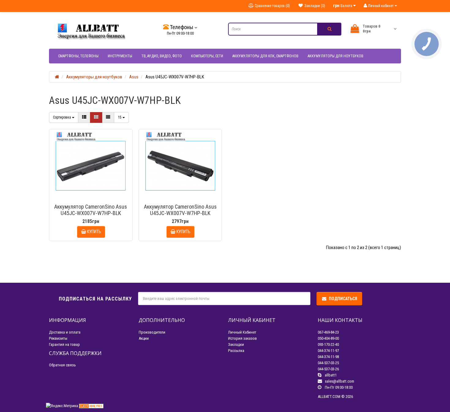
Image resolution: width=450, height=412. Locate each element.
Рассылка (236, 350)
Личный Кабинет (242, 332)
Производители (152, 332)
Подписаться (343, 298)
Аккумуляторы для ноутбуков (335, 56)
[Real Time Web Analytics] (91, 405)
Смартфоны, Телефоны (78, 56)
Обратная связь (62, 365)
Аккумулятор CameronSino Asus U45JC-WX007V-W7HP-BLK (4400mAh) (90, 213)
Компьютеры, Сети (207, 56)
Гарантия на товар (64, 344)
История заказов (242, 338)
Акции (144, 338)
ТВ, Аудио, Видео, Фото (161, 56)
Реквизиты (58, 338)
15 (120, 117)
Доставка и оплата (65, 332)
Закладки (236, 344)
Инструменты (120, 56)
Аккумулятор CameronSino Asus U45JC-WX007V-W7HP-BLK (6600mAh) (180, 213)
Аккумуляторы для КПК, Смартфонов (265, 56)
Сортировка (62, 117)
